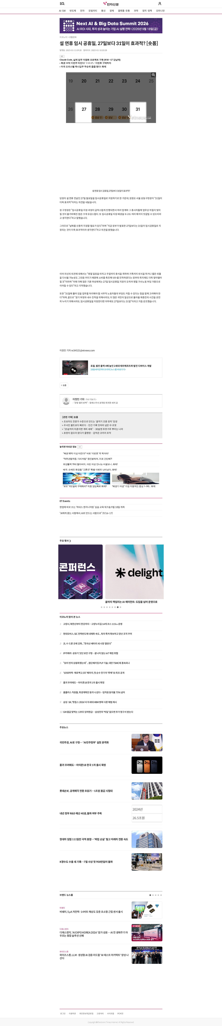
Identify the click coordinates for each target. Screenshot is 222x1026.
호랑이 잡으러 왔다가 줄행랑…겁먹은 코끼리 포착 (87, 433)
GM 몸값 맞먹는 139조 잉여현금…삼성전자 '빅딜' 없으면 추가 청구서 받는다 (98, 712)
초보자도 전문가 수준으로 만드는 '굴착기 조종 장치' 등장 (90, 421)
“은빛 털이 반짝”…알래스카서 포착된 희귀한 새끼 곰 (96, 403)
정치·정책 (147, 10)
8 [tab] (120, 607)
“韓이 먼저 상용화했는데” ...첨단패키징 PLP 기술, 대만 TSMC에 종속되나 (96, 663)
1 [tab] (101, 607)
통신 (103, 10)
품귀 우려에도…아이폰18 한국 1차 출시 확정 (83, 682)
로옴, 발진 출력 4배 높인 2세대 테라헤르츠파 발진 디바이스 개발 (121, 366)
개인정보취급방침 (86, 1013)
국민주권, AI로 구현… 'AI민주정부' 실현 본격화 (84, 742)
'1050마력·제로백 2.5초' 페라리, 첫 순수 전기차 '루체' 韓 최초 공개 (93, 672)
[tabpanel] (111, 575)
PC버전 (120, 1013)
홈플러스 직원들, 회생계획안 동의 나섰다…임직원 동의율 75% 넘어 (94, 692)
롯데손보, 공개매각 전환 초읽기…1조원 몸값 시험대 (86, 791)
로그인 (63, 1013)
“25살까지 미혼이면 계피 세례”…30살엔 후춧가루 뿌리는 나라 (93, 429)
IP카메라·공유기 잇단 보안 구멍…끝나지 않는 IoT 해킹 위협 (90, 653)
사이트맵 (110, 1013)
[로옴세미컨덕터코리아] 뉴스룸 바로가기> (108, 369)
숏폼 (64, 385)
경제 (112, 10)
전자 (82, 10)
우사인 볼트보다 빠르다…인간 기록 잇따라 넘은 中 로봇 (90, 425)
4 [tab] (109, 607)
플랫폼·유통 (124, 10)
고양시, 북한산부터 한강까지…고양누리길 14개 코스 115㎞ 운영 (92, 624)
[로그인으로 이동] (159, 3)
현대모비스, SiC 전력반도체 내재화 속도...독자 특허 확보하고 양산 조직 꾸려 (97, 633)
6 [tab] (115, 607)
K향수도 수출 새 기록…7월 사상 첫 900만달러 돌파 (86, 862)
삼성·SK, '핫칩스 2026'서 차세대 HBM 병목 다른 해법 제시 (90, 702)
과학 (136, 10)
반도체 (73, 10)
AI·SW (62, 10)
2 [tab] (104, 607)
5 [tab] (112, 607)
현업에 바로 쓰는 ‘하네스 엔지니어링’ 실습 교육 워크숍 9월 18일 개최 (92, 507)
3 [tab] (107, 607)
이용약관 (72, 1013)
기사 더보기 (90, 399)
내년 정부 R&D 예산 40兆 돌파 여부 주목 (81, 813)
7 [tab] (117, 607)
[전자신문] (111, 3)
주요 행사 (65, 540)
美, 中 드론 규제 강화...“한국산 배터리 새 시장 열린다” (87, 643)
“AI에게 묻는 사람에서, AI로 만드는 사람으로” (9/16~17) (86, 513)
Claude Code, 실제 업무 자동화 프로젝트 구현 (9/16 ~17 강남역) (90, 60)
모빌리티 (93, 10)
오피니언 (160, 10)
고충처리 (100, 1013)
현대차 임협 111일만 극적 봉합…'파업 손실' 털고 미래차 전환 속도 (94, 839)
